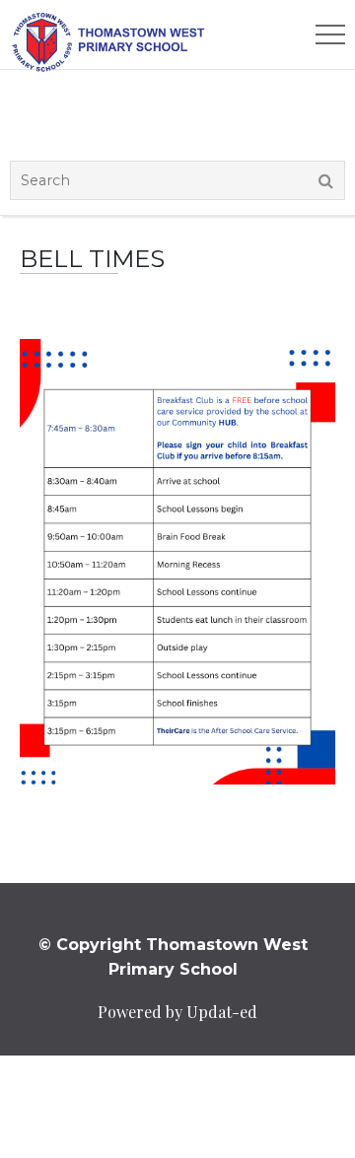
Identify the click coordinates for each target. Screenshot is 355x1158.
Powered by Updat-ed (177, 1011)
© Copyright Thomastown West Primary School (173, 957)
